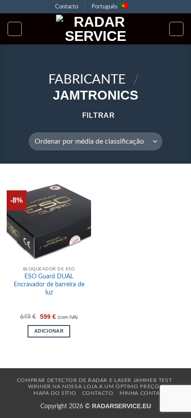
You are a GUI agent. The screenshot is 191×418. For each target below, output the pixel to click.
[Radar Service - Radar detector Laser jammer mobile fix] (95, 29)
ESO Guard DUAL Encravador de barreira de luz (49, 284)
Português (105, 6)
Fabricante (87, 79)
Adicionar (49, 331)
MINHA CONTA (139, 393)
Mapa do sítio (54, 393)
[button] (15, 29)
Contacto (66, 6)
